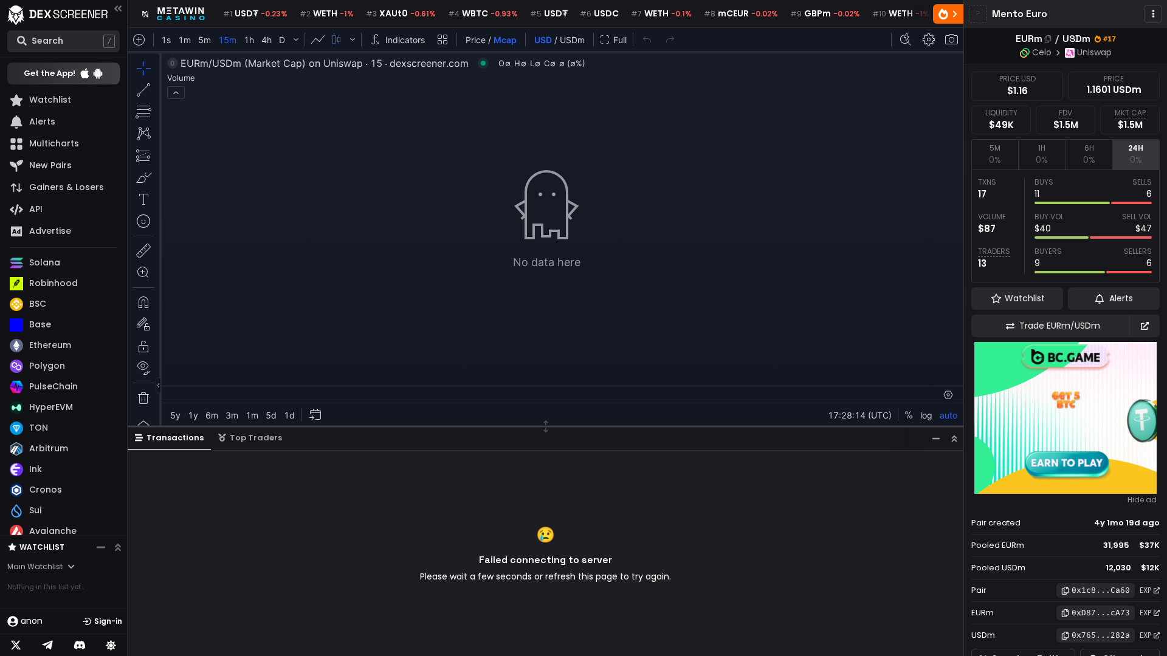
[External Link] (1144, 326)
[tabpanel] (1065, 225)
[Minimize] (936, 438)
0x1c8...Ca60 (1101, 590)
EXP (1145, 590)
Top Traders (256, 437)
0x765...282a (1101, 635)
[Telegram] (47, 645)
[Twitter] (16, 645)
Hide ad (1142, 500)
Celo (1042, 52)
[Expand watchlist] (118, 547)
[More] (1153, 14)
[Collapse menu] (118, 8)
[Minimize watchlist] (101, 547)
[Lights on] (111, 645)
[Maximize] (954, 438)
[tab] (994, 154)
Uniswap (1094, 52)
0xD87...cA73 (1101, 612)
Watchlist (41, 547)
